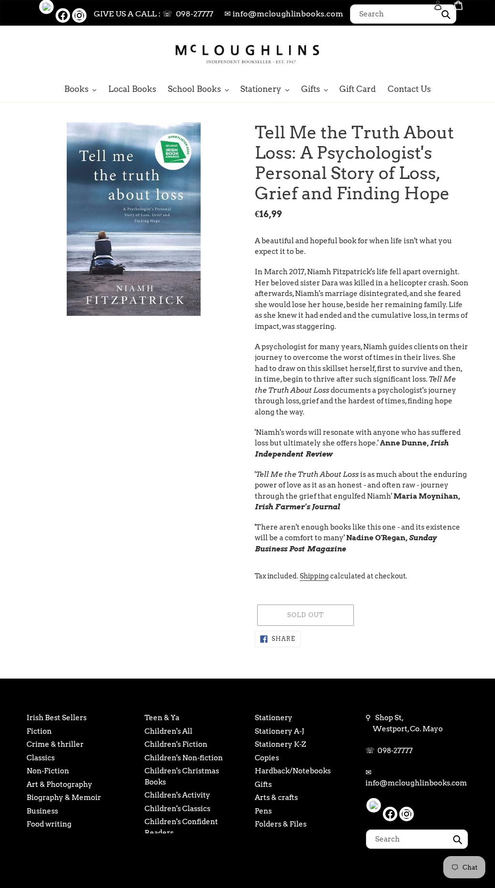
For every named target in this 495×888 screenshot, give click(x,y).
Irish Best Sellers (57, 717)
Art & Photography (59, 784)
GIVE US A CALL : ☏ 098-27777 (153, 13)
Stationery (273, 717)
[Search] (425, 53)
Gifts (263, 784)
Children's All (168, 731)
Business (42, 811)
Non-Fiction (48, 771)
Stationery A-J (279, 731)
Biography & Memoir (64, 797)
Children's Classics (177, 808)
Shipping (314, 576)
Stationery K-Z (280, 744)
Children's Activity (177, 795)
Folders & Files (280, 824)
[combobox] (403, 14)
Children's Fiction (176, 744)
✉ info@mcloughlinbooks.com (283, 13)
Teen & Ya (162, 717)
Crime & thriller (55, 744)
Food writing (49, 824)
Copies (267, 758)
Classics (41, 758)
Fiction (39, 731)
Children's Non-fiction (184, 758)
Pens (263, 811)
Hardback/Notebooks (293, 771)
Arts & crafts (276, 797)
